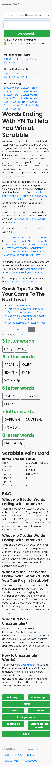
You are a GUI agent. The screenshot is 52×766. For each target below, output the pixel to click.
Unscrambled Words (39, 725)
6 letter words (37, 219)
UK (25, 329)
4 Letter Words (12, 91)
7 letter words (15, 222)
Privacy (18, 755)
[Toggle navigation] (46, 4)
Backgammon (26, 717)
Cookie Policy (12, 760)
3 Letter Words (29, 88)
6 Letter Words (12, 94)
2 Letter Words (11, 88)
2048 (26, 734)
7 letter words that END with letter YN (24, 255)
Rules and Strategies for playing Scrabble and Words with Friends (26, 310)
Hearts (26, 704)
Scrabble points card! (20, 305)
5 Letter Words (29, 91)
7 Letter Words (29, 94)
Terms (30, 755)
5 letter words (20, 219)
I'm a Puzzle (13, 724)
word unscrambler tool (28, 635)
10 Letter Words (12, 101)
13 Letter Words (29, 105)
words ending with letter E (20, 281)
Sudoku (39, 710)
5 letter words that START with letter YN (25, 237)
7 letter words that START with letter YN (25, 244)
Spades (13, 710)
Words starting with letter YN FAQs (26, 322)
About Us (33, 749)
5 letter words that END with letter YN (24, 248)
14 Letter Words (12, 108)
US (17, 329)
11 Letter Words (29, 101)
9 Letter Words (29, 98)
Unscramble (27, 34)
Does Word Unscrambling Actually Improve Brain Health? (27, 317)
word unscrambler (25, 664)
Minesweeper (39, 697)
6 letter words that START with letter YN (25, 241)
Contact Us (30, 760)
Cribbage (13, 697)
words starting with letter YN (22, 194)
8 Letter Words (12, 98)
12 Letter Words (12, 105)
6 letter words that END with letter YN (24, 251)
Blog (7, 755)
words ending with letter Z (27, 272)
